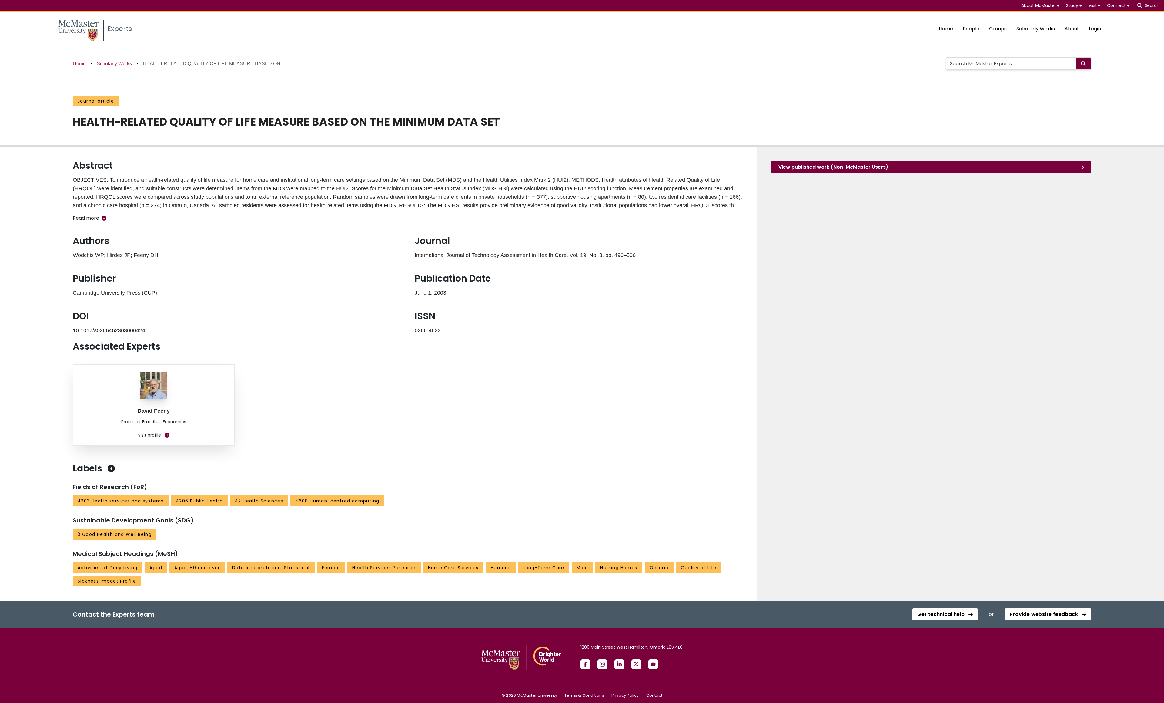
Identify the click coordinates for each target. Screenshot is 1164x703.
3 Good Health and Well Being (115, 534)
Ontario (659, 568)
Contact (654, 695)
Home (946, 28)
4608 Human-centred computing (337, 501)
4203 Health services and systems (121, 501)
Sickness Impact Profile (107, 581)
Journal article (96, 101)
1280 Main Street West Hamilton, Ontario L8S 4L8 (631, 647)
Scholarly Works (1035, 28)
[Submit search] (1083, 63)
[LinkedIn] (619, 664)
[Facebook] (585, 664)
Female (331, 568)
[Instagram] (602, 664)
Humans (501, 568)
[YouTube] (653, 664)
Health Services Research (384, 568)
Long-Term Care (543, 568)
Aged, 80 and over (197, 568)
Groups (998, 28)
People (971, 28)
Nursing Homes (618, 568)
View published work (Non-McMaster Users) (833, 167)
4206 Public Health (199, 501)
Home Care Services (453, 568)
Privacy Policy (625, 695)
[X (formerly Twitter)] (636, 664)
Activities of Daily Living (107, 568)
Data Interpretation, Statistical (271, 568)
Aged (155, 568)
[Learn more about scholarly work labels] (111, 468)
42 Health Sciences (259, 501)
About (1072, 28)
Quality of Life (699, 568)
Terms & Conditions (584, 695)
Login (1095, 28)
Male (582, 568)
